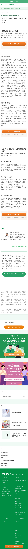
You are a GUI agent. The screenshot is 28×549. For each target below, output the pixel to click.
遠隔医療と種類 (4, 455)
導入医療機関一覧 (5, 484)
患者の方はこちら (14, 1)
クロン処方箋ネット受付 (19, 486)
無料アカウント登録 (14, 327)
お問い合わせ (17, 493)
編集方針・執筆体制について (19, 246)
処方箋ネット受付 (18, 507)
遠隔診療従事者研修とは (15, 8)
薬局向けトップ (18, 501)
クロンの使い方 (18, 488)
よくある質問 (4, 487)
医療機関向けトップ (5, 480)
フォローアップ (18, 505)
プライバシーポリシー (19, 535)
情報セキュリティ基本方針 (20, 543)
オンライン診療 (4, 452)
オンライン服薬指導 (18, 503)
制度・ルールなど (4, 457)
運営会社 (16, 533)
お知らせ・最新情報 (5, 493)
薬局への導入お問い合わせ (20, 512)
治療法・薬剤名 (4, 465)
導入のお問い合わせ (5, 489)
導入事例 (3, 482)
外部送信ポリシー (18, 537)
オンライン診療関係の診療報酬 (7, 460)
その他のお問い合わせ (6, 491)
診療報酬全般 (4, 463)
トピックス (4, 521)
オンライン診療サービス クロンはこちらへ (14, 274)
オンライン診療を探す (14, 44)
